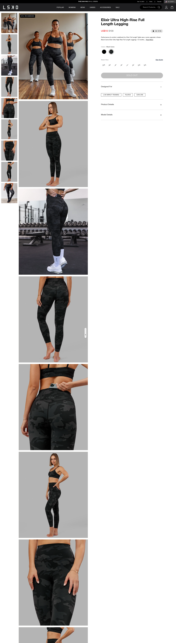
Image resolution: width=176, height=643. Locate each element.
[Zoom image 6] (53, 495)
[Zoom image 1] (53, 56)
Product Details (107, 104)
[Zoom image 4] (53, 319)
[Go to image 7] (85, 334)
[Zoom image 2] (53, 144)
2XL (139, 65)
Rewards (159, 1)
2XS (103, 65)
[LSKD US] (11, 7)
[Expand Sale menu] (121, 7)
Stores (150, 1)
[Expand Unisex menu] (96, 7)
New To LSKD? (140, 1)
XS (110, 65)
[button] (159, 60)
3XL (145, 65)
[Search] (160, 7)
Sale (117, 7)
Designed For (106, 86)
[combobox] (150, 7)
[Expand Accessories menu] (112, 7)
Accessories (105, 7)
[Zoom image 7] (53, 582)
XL (133, 65)
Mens (82, 7)
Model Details (106, 114)
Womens (72, 7)
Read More (149, 40)
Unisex (92, 7)
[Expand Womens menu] (77, 7)
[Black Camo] (111, 52)
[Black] (104, 52)
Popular (60, 7)
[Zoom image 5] (53, 407)
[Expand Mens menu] (86, 7)
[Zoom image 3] (53, 232)
